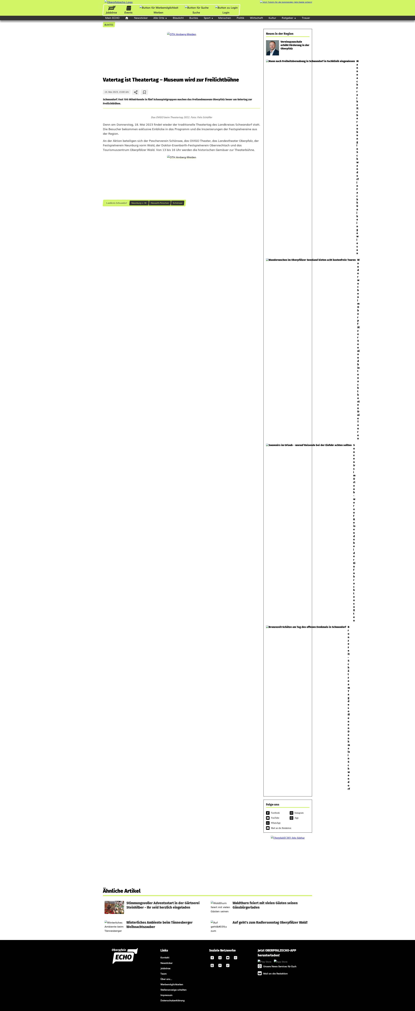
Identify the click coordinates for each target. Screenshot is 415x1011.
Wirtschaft (256, 18)
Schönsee (178, 202)
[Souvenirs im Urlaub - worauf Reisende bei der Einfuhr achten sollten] (287, 533)
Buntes (193, 18)
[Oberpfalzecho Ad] (286, 2)
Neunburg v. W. (139, 202)
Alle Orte (158, 18)
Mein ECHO (112, 18)
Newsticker (141, 18)
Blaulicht (178, 18)
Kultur (272, 18)
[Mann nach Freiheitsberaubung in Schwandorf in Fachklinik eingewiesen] (287, 157)
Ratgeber (287, 18)
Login (226, 12)
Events (128, 12)
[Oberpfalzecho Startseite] (119, 2)
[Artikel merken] (144, 92)
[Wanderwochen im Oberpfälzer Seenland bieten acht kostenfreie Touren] (287, 349)
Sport (207, 18)
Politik (240, 18)
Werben (158, 12)
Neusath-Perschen (160, 202)
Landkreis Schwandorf (116, 203)
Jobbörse (111, 12)
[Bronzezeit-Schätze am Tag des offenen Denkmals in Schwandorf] (287, 708)
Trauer (306, 18)
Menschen (224, 18)
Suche (196, 12)
